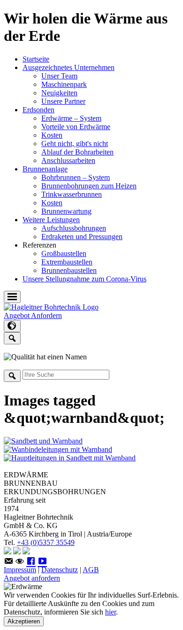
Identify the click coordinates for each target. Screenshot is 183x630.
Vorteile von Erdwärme (75, 127)
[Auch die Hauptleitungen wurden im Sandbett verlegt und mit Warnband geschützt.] (70, 458)
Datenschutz (59, 570)
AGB (91, 570)
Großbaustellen (63, 253)
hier (110, 612)
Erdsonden (38, 110)
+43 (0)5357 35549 (46, 542)
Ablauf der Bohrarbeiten (77, 152)
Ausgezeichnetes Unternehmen (68, 67)
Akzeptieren (24, 621)
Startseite (36, 59)
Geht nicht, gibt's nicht (74, 144)
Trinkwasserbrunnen (71, 194)
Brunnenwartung (66, 211)
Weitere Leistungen (51, 220)
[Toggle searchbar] (12, 338)
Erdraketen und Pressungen (81, 237)
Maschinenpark (64, 84)
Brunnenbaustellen (69, 270)
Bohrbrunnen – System (75, 177)
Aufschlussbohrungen (73, 228)
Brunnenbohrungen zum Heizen (89, 186)
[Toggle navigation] (12, 297)
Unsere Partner (63, 101)
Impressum (20, 570)
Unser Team (59, 76)
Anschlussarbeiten (68, 160)
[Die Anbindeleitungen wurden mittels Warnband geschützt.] (58, 449)
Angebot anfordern (32, 578)
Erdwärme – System (71, 118)
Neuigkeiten (59, 93)
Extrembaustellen (66, 262)
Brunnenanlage (45, 169)
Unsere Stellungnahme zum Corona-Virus (84, 279)
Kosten (51, 135)
